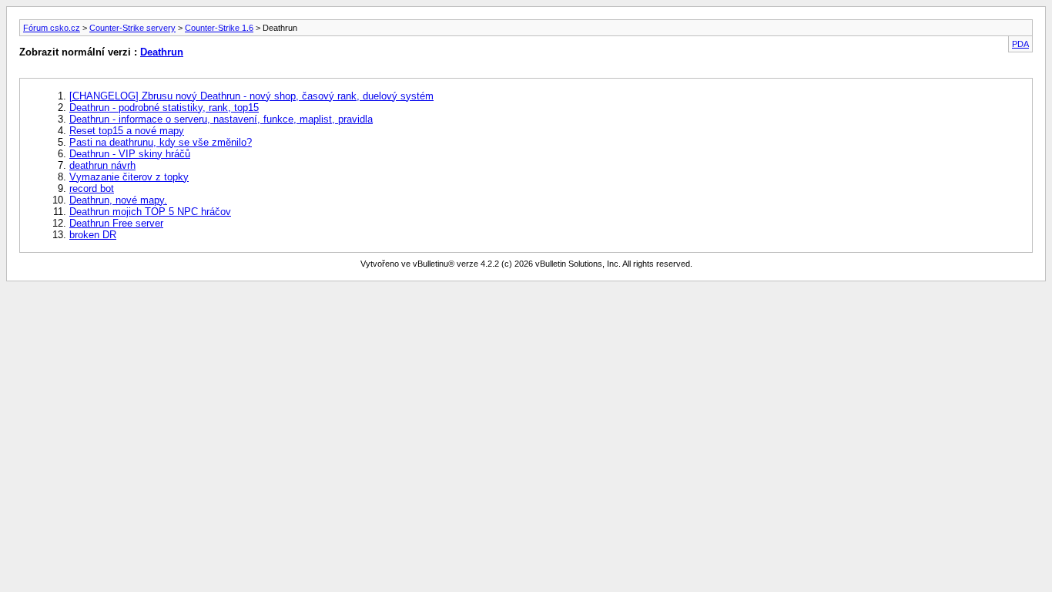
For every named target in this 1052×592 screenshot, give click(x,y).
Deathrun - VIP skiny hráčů (129, 154)
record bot (91, 188)
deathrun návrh (102, 165)
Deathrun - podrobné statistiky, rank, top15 (164, 107)
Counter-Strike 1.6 (219, 27)
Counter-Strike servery (132, 27)
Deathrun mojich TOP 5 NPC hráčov (150, 211)
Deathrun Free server (116, 223)
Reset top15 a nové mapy (126, 130)
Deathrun (161, 52)
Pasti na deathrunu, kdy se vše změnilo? (160, 142)
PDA (1020, 44)
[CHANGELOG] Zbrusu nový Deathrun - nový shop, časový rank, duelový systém (251, 96)
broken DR (92, 234)
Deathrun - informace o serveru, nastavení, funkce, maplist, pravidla (221, 119)
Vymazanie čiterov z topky (129, 177)
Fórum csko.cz (51, 27)
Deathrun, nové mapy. (118, 200)
